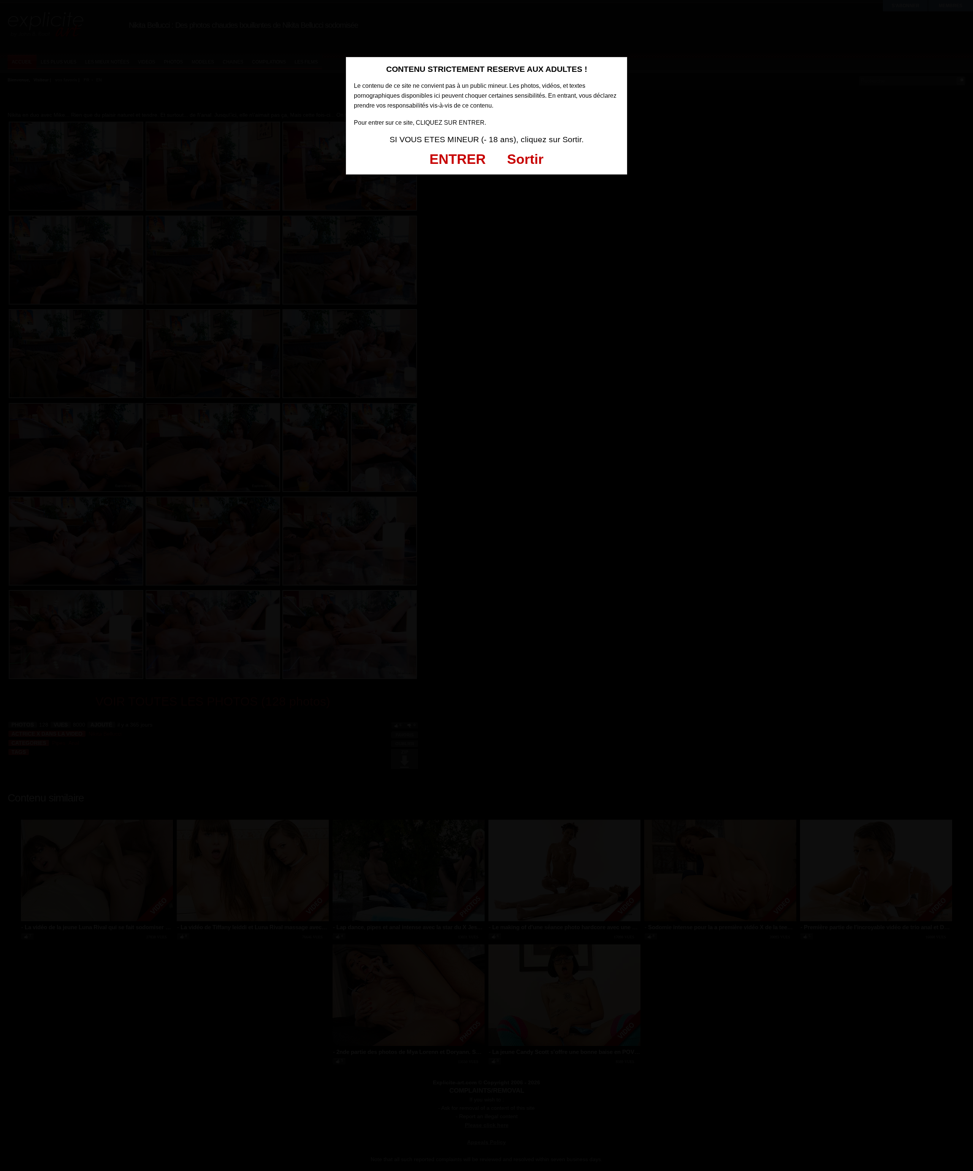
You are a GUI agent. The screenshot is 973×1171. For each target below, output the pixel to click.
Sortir (525, 159)
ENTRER (457, 159)
